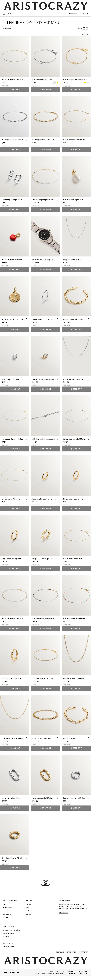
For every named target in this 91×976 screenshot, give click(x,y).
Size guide (6, 936)
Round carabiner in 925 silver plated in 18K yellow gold (13, 858)
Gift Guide (29, 914)
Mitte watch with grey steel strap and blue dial (43, 259)
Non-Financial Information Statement (50, 973)
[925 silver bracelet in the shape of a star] (54, 83)
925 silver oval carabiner (11, 798)
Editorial (5, 917)
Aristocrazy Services (9, 946)
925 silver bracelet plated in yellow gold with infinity (74, 80)
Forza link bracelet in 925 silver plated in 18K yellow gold (73, 319)
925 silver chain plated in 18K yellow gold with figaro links (74, 140)
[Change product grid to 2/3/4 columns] (87, 28)
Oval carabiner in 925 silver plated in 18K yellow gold (42, 798)
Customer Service (8, 943)
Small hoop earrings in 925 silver (12, 200)
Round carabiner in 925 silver (74, 798)
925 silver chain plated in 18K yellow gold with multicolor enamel (74, 619)
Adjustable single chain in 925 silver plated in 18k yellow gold (12, 439)
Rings (27, 907)
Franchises (6, 921)
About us (5, 904)
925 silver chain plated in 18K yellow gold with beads (13, 80)
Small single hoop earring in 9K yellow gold (43, 499)
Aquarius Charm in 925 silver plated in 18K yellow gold (13, 319)
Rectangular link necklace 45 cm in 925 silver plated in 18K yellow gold (43, 140)
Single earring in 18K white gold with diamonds (12, 379)
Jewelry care (6, 940)
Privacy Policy (72, 971)
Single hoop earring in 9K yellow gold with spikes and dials (43, 559)
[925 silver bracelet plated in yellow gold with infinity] (85, 83)
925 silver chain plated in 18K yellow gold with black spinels (43, 619)
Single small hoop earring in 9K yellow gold (74, 499)
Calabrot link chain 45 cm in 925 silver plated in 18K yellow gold (43, 738)
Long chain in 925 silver (72, 259)
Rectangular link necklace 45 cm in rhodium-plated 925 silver (13, 140)
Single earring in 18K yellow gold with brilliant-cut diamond (43, 379)
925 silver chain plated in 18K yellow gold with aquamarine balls (13, 619)
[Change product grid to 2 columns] (84, 28)
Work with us (6, 911)
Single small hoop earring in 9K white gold (43, 319)
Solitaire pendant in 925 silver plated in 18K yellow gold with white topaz (74, 439)
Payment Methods (8, 933)
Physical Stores (7, 907)
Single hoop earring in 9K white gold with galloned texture (12, 678)
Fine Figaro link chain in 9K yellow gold (73, 678)
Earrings (28, 904)
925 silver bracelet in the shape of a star (42, 80)
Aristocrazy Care (7, 914)
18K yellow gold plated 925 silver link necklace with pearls (43, 200)
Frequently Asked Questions (11, 930)
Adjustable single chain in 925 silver (73, 379)
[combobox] (7, 972)
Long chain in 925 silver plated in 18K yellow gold (12, 499)
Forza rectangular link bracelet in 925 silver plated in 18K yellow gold (74, 738)
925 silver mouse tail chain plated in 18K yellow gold (42, 678)
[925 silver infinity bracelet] (88, 83)
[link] (63, 912)
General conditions (57, 971)
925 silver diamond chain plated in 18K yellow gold (73, 559)
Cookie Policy (83, 971)
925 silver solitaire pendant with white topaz (43, 439)
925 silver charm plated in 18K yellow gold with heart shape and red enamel (12, 259)
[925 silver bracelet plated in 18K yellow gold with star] (57, 83)
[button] (4, 14)
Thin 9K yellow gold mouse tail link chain (12, 738)
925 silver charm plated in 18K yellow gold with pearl (73, 200)
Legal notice (83, 973)
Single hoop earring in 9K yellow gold (11, 559)
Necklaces (29, 911)
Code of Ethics (71, 973)
